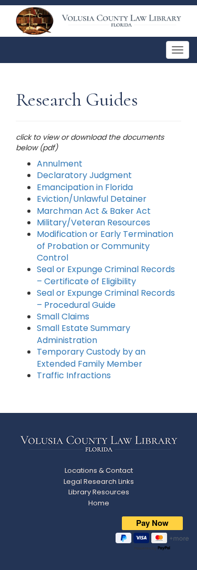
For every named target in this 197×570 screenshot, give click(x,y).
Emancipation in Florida (85, 187)
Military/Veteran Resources (93, 222)
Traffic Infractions (74, 375)
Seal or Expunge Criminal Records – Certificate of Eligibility (106, 275)
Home (98, 503)
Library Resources (98, 492)
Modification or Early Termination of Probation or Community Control (105, 246)
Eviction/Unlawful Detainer (92, 199)
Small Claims (63, 316)
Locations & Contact (99, 470)
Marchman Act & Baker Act (94, 211)
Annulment (59, 164)
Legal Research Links (99, 481)
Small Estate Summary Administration (83, 334)
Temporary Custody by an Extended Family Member (91, 357)
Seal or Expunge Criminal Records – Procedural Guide (106, 298)
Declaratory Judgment (84, 175)
